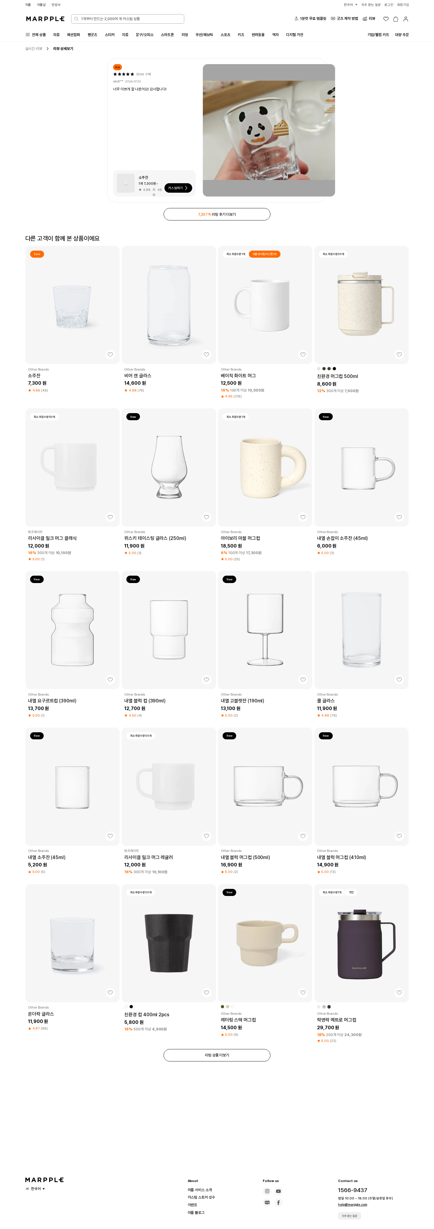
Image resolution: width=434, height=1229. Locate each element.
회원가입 (403, 5)
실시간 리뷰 (33, 48)
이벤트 (193, 1205)
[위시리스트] (386, 19)
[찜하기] (110, 354)
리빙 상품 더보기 (217, 1055)
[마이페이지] (406, 19)
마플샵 (41, 5)
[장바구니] (396, 19)
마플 (28, 5)
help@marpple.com (352, 1204)
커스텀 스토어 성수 (201, 1197)
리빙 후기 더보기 (217, 214)
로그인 (388, 5)
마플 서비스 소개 (200, 1190)
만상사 (56, 5)
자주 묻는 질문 (349, 1215)
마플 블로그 (196, 1212)
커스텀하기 (175, 188)
